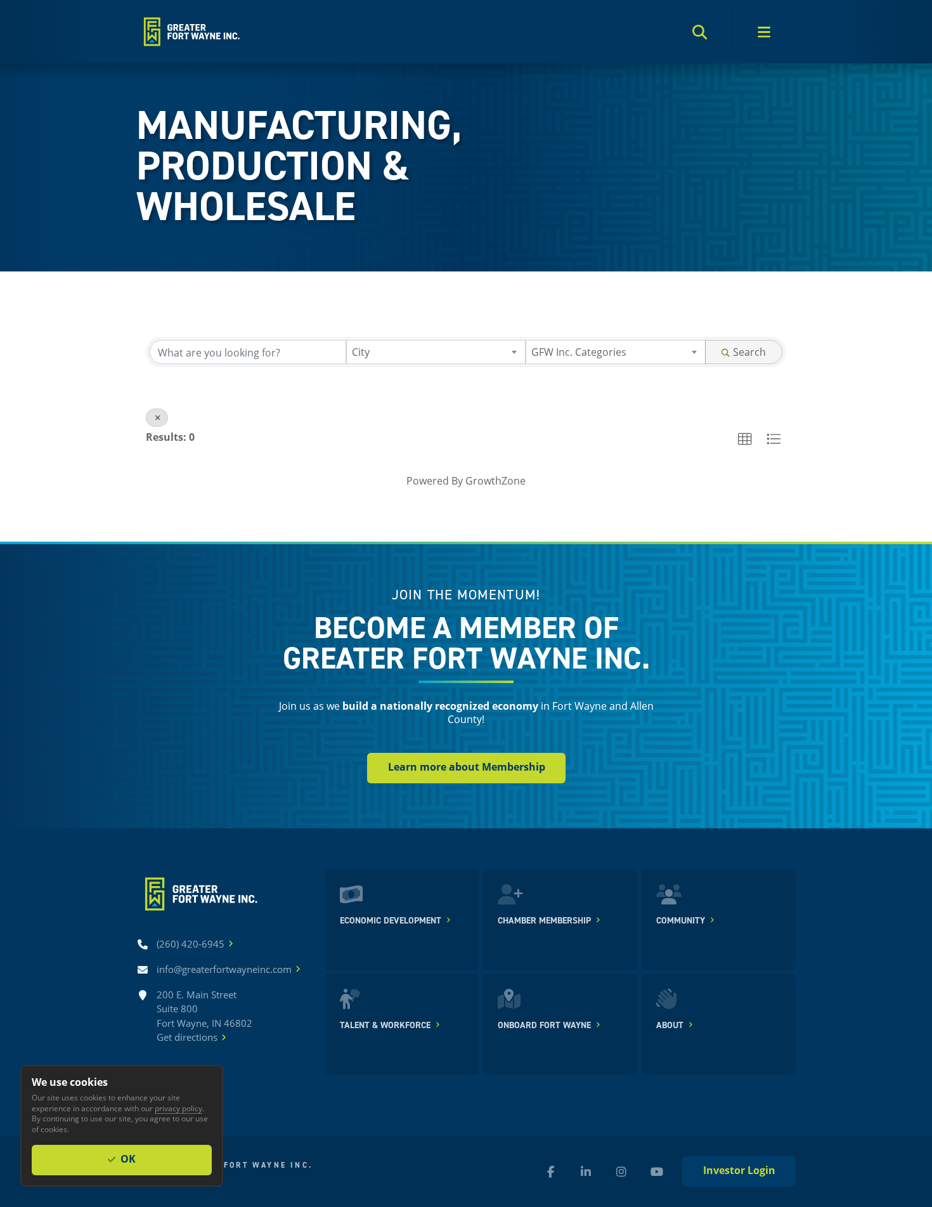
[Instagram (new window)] (621, 1171)
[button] (745, 439)
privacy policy (178, 1108)
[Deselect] (157, 417)
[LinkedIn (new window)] (586, 1171)
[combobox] (436, 352)
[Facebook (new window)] (550, 1171)
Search (749, 351)
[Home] (190, 31)
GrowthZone (495, 480)
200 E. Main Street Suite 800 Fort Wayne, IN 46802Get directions (204, 1016)
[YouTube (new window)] (657, 1171)
